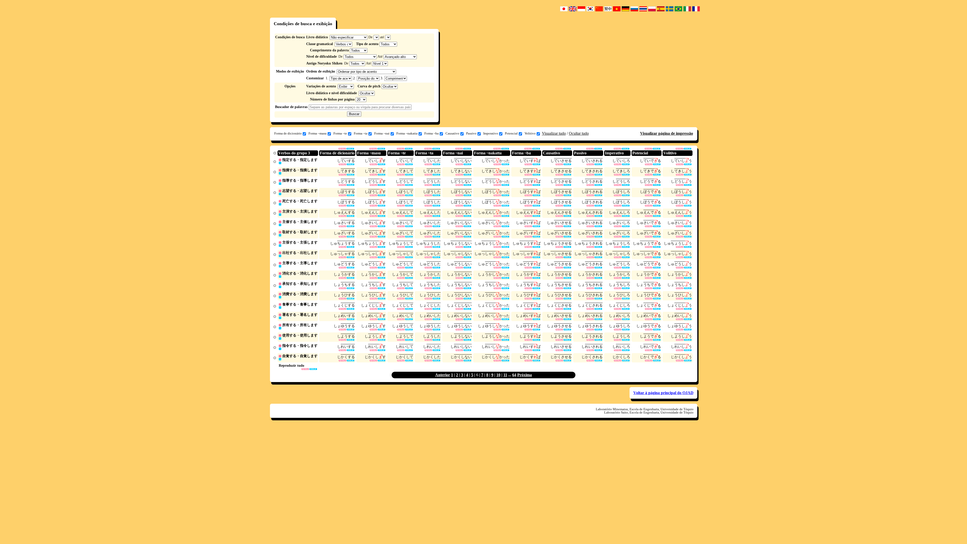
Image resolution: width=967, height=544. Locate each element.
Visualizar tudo (554, 133)
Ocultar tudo (579, 133)
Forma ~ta (360, 133)
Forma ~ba (431, 133)
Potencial (511, 133)
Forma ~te (340, 133)
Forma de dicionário (288, 133)
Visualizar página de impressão (666, 133)
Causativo (452, 133)
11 (505, 375)
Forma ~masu (317, 133)
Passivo (471, 133)
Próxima (524, 375)
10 (498, 375)
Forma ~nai (382, 133)
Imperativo (490, 133)
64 (514, 375)
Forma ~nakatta (407, 133)
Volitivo (530, 133)
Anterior (442, 375)
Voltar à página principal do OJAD (663, 393)
